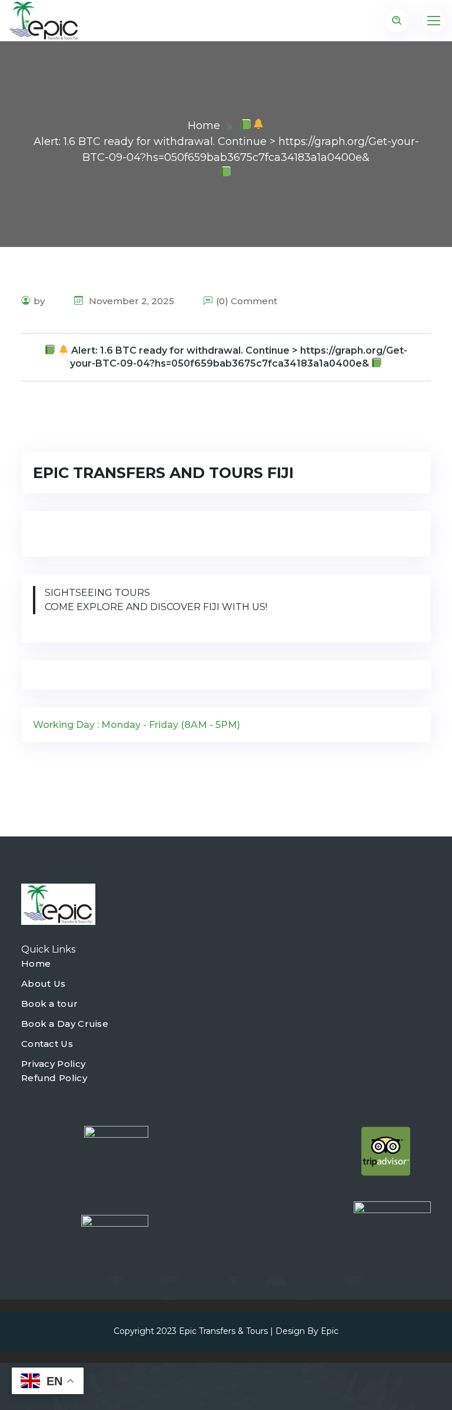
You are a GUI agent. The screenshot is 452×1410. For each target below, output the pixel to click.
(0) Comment (246, 301)
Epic (329, 1331)
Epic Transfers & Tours (223, 1331)
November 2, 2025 (130, 301)
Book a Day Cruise (64, 1023)
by (39, 301)
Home (204, 125)
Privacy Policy (53, 1063)
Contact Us (47, 1043)
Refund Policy (54, 1077)
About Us (43, 983)
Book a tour (49, 1003)
